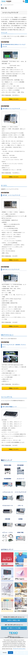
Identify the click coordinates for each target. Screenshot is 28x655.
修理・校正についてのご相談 (13, 628)
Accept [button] (10, 652)
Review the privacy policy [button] (19, 648)
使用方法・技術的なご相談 (13, 620)
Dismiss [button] (5, 652)
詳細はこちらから (14, 99)
